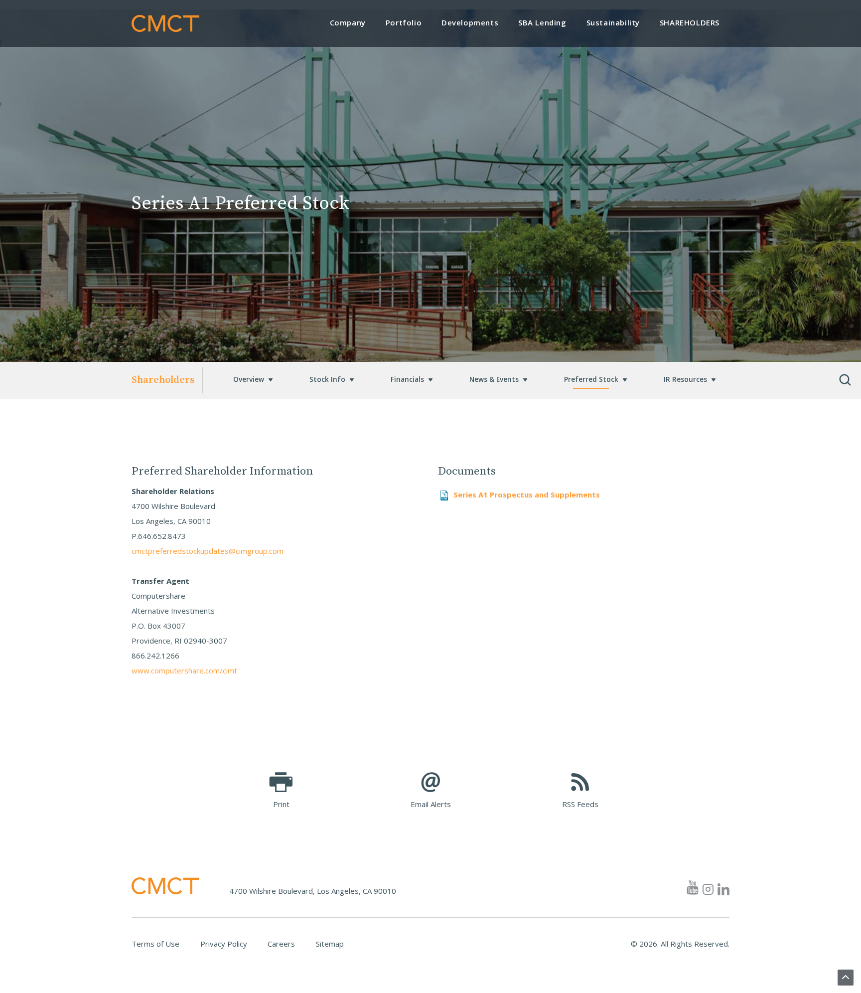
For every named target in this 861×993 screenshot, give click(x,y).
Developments (469, 22)
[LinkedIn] (723, 887)
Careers (281, 944)
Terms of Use (155, 944)
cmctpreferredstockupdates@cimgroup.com (208, 551)
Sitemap (330, 944)
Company (348, 22)
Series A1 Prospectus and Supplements (526, 495)
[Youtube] (691, 887)
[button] (248, 380)
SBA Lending (542, 22)
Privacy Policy (223, 944)
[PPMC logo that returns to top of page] (165, 886)
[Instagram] (708, 887)
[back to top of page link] (846, 978)
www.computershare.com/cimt (184, 670)
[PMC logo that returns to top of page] (165, 23)
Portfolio (404, 22)
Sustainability (613, 22)
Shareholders (689, 22)
